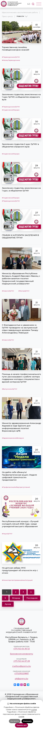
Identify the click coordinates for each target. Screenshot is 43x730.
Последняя (31, 598)
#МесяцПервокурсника (11, 60)
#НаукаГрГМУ (7, 534)
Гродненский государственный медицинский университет (14, 4)
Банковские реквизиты (21, 654)
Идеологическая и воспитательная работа (20, 12)
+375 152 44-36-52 (21, 649)
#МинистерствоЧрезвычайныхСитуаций (17, 580)
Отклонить (27, 721)
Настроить (14, 721)
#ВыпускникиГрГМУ (9, 389)
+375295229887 (21, 673)
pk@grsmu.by (21, 678)
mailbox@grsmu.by (21, 666)
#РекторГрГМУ (23, 291)
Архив (8, 604)
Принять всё (21, 725)
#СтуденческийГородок (11, 110)
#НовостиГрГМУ (8, 291)
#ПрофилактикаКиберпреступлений (16, 487)
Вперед (16, 598)
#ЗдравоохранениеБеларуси (13, 438)
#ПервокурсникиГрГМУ (11, 57)
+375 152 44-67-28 (21, 661)
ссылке (34, 710)
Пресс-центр (7, 16)
